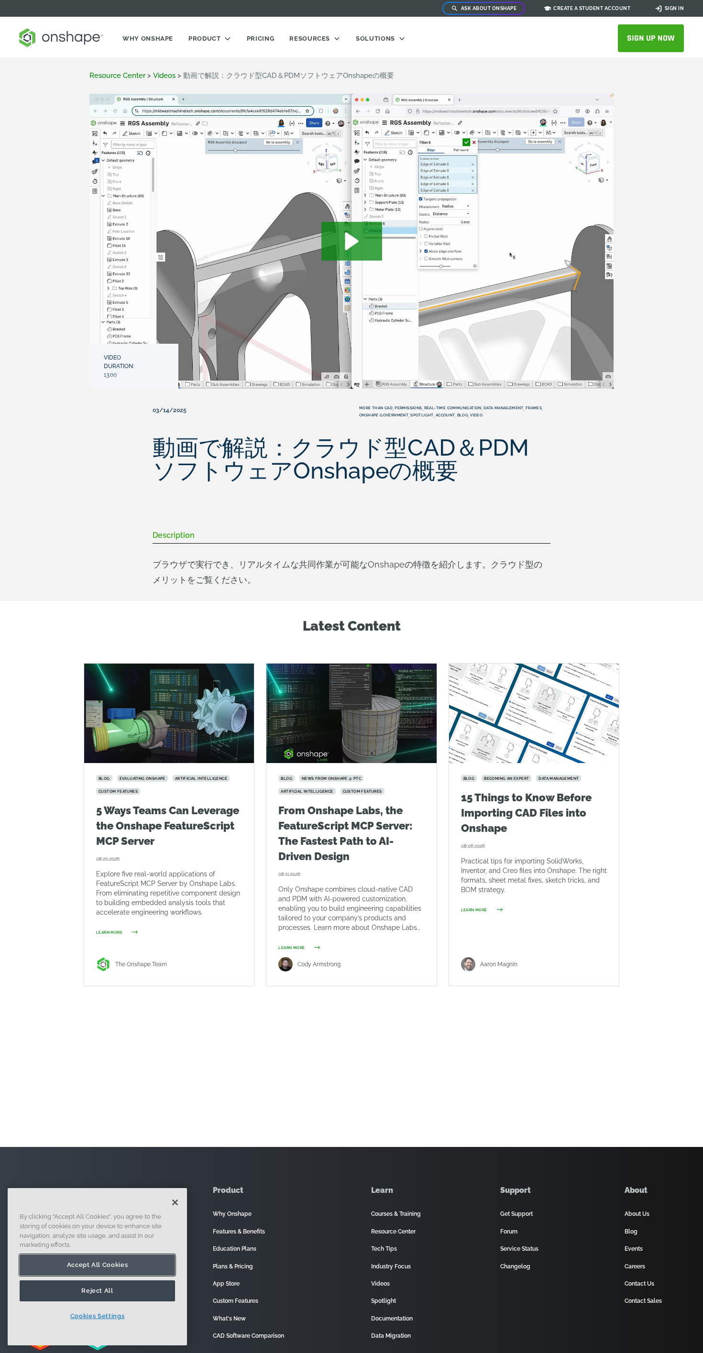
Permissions (408, 407)
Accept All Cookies (97, 1264)
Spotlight (422, 415)
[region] (97, 1266)
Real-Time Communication (453, 407)
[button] (351, 241)
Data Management (503, 407)
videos (164, 75)
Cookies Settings (97, 1316)
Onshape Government (383, 415)
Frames (534, 407)
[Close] (175, 1202)
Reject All (97, 1290)
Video (476, 415)
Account (445, 415)
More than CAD (376, 407)
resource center (117, 75)
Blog (463, 415)
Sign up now (651, 38)
